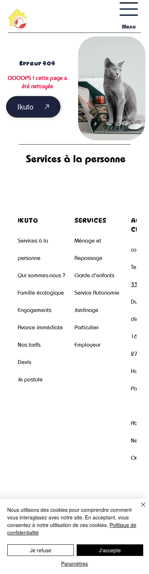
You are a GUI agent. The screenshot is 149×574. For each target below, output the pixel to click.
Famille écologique (41, 292)
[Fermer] (139, 509)
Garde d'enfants (94, 275)
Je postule (30, 379)
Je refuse (40, 550)
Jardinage (86, 310)
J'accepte (110, 550)
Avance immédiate (40, 327)
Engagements (34, 310)
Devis (24, 362)
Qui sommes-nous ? (41, 275)
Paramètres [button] (74, 563)
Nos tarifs (29, 344)
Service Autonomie (96, 292)
